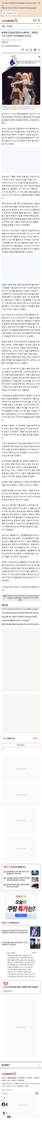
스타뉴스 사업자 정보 (6, 1089)
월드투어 (32, 114)
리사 (3, 192)
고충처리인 (29, 1078)
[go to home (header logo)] (10, 20)
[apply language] (15, 13)
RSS (9, 1080)
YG (10, 195)
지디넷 (38, 1083)
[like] (23, 50)
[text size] (39, 50)
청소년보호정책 (21, 1078)
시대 (4, 1086)
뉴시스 (27, 1083)
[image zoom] (38, 102)
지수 (19, 192)
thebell (9, 1086)
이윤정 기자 (5, 42)
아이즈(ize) (20, 1086)
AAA (14, 1086)
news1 (33, 1083)
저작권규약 (36, 1078)
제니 (20, 189)
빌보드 (33, 233)
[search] (34, 20)
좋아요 (22, 745)
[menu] (38, 20)
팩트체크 (14, 1080)
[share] (31, 50)
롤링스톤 (26, 297)
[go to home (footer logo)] (9, 1073)
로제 (3, 195)
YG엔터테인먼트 (8, 183)
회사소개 (4, 1078)
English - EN (12, 13)
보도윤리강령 (21, 1080)
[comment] (27, 50)
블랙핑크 (5, 114)
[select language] (35, 50)
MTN (22, 1083)
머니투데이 (16, 1083)
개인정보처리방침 (12, 1078)
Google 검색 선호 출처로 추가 (11, 46)
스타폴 (26, 1086)
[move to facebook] (3, 1104)
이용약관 (4, 1080)
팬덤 (34, 333)
